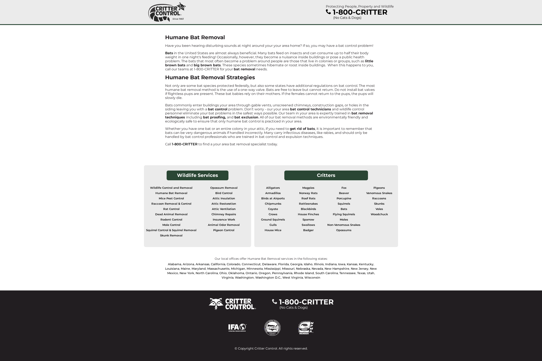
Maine (185, 269)
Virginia (228, 277)
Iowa (341, 264)
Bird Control (223, 193)
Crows (273, 214)
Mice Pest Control (171, 198)
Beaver (344, 193)
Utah (370, 273)
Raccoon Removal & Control (171, 203)
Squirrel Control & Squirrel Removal (171, 230)
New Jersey (359, 269)
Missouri (288, 269)
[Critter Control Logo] (167, 12)
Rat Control (171, 209)
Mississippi (272, 269)
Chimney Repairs (224, 214)
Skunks (379, 203)
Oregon (265, 273)
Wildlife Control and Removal (171, 187)
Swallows (308, 224)
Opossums (343, 230)
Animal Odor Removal (224, 224)
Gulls (273, 224)
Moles (344, 219)
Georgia (296, 264)
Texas (361, 273)
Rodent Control (171, 219)
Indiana (331, 264)
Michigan (238, 269)
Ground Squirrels (273, 219)
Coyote (273, 209)
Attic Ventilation (224, 209)
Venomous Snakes (379, 193)
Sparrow (308, 219)
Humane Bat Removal (171, 193)
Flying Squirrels (344, 214)
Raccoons (379, 198)
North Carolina (207, 273)
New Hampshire (337, 269)
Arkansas (202, 264)
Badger (308, 230)
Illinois (319, 264)
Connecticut (251, 264)
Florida (283, 264)
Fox (344, 187)
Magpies (308, 187)
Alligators (273, 187)
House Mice (273, 230)
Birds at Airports (273, 198)
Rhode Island (304, 273)
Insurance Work (224, 219)
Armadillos (273, 193)
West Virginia (292, 277)
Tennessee (347, 273)
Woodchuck (379, 214)
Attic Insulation (224, 198)
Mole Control (171, 224)
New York (187, 273)
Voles (379, 209)
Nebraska (303, 269)
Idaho (308, 264)
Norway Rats (308, 193)
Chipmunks (273, 203)
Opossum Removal (224, 187)
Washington (244, 277)
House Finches (308, 214)
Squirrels (344, 203)
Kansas (352, 264)
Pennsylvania (282, 273)
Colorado (233, 264)
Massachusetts (218, 269)
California (218, 264)
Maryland (199, 269)
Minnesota (255, 269)
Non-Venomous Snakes (343, 224)
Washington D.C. (268, 277)
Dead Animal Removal (171, 214)
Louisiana (172, 269)
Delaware (269, 264)
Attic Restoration (224, 203)
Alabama (174, 264)
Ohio (223, 273)
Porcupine (344, 198)
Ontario (251, 273)
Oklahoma (236, 273)
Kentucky (366, 264)
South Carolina (326, 273)
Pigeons (379, 187)
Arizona (188, 264)
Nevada (317, 269)
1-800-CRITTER (185, 144)
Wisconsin (312, 277)
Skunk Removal (171, 235)
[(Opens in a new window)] (246, 327)
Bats (169, 53)
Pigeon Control (223, 230)
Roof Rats (308, 198)
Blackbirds (308, 209)
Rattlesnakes (308, 203)
